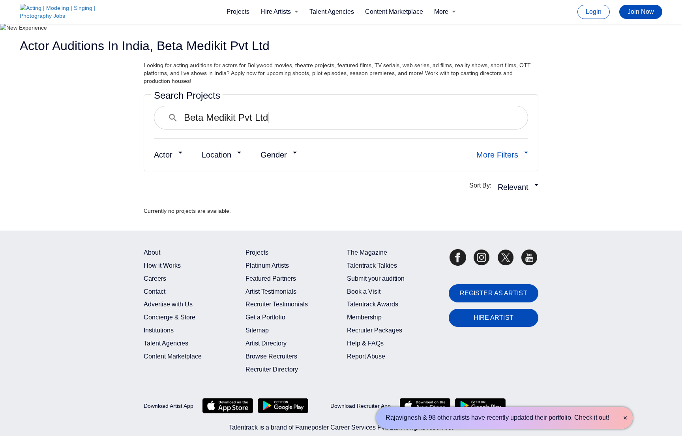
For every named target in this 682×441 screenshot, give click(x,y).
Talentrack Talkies (372, 265)
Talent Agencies (331, 11)
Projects (238, 11)
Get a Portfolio (265, 317)
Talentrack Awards (372, 304)
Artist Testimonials (270, 291)
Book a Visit (363, 291)
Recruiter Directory (271, 369)
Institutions (159, 330)
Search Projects (187, 95)
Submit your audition (376, 278)
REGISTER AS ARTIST (493, 293)
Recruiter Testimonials (276, 304)
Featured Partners (270, 278)
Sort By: (482, 185)
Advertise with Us (168, 304)
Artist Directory (266, 343)
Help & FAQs (365, 343)
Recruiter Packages (374, 330)
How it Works (162, 265)
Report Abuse (366, 356)
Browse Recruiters (271, 356)
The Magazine (367, 252)
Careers (155, 278)
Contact (154, 291)
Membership (364, 317)
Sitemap (257, 330)
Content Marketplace (394, 11)
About (152, 252)
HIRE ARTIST (493, 317)
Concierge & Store (169, 317)
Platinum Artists (267, 265)
